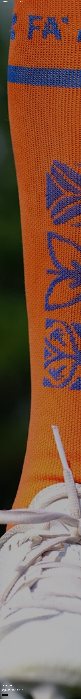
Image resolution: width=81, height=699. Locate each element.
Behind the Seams (23, 1)
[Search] (74, 2)
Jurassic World (17, 1)
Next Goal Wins (12, 1)
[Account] (76, 2)
